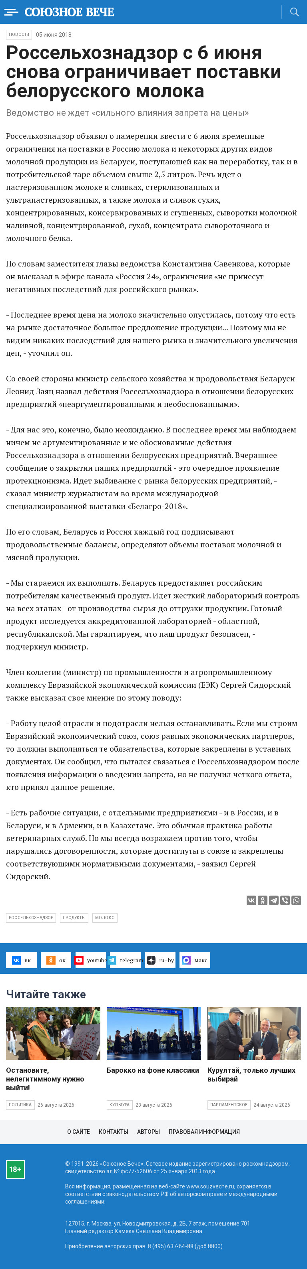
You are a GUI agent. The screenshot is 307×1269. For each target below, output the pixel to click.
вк (27, 960)
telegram (130, 960)
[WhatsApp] (296, 900)
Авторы (148, 1132)
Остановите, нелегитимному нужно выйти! (45, 1079)
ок (62, 960)
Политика (20, 1105)
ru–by (166, 960)
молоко (105, 918)
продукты (74, 918)
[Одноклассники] (262, 900)
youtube (96, 960)
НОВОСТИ (19, 34)
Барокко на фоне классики (153, 1070)
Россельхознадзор (31, 918)
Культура (120, 1105)
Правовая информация (204, 1132)
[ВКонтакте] (251, 900)
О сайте (78, 1132)
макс (200, 960)
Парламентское (229, 1105)
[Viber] (285, 900)
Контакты (113, 1132)
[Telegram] (274, 900)
